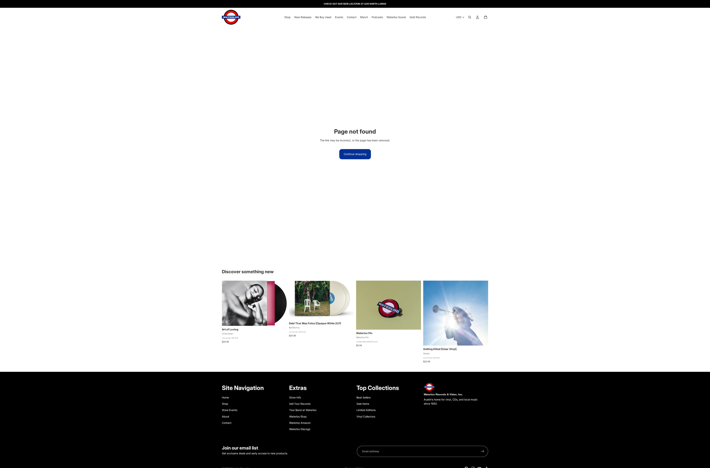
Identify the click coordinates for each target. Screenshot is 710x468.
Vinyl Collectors (365, 416)
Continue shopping (355, 154)
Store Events (229, 410)
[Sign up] (482, 451)
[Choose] (348, 314)
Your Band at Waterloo (302, 410)
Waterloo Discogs (299, 429)
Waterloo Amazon (300, 422)
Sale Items (362, 403)
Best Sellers (363, 397)
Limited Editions (366, 410)
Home (225, 397)
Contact (226, 422)
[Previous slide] (361, 305)
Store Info (295, 397)
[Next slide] (415, 305)
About (225, 416)
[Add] (281, 320)
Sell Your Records (299, 403)
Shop (225, 403)
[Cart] (485, 17)
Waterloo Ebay (298, 416)
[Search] (470, 17)
